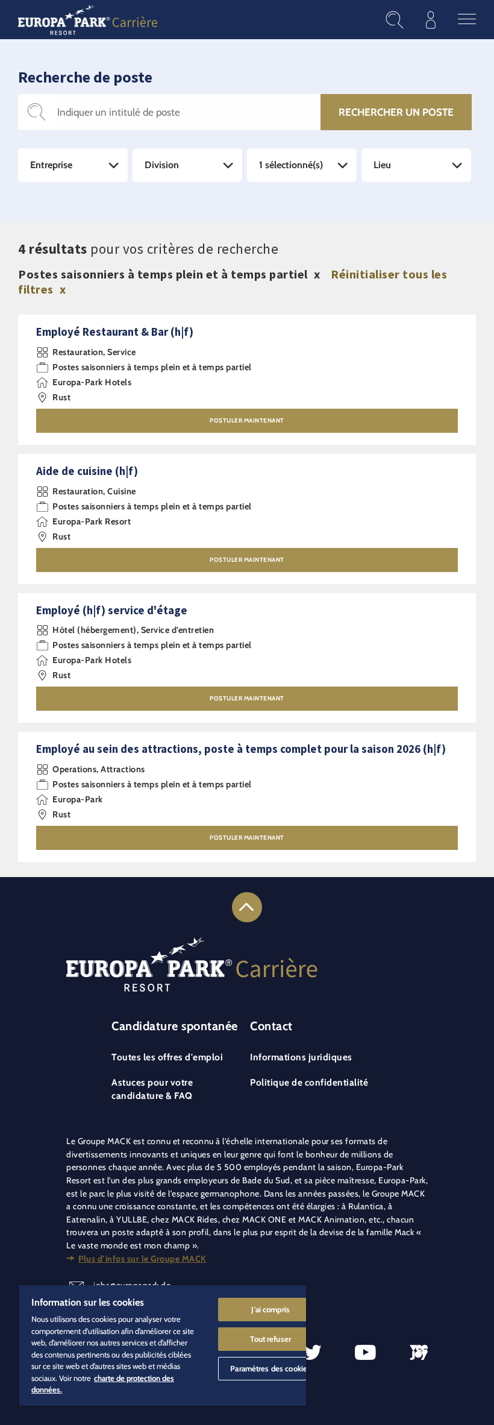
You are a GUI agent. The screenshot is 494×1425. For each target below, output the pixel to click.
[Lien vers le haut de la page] (247, 907)
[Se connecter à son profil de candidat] (431, 19)
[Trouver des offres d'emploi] (395, 20)
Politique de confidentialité (309, 1082)
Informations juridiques (301, 1057)
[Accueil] (88, 20)
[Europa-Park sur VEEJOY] (419, 1352)
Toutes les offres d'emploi (167, 1057)
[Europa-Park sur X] (313, 1352)
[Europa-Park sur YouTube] (365, 1352)
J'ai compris (270, 1309)
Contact (271, 1026)
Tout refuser (270, 1339)
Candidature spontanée (174, 1026)
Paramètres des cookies (270, 1368)
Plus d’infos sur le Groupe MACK (142, 1258)
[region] (162, 1345)
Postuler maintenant (247, 420)
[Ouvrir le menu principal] (467, 19)
